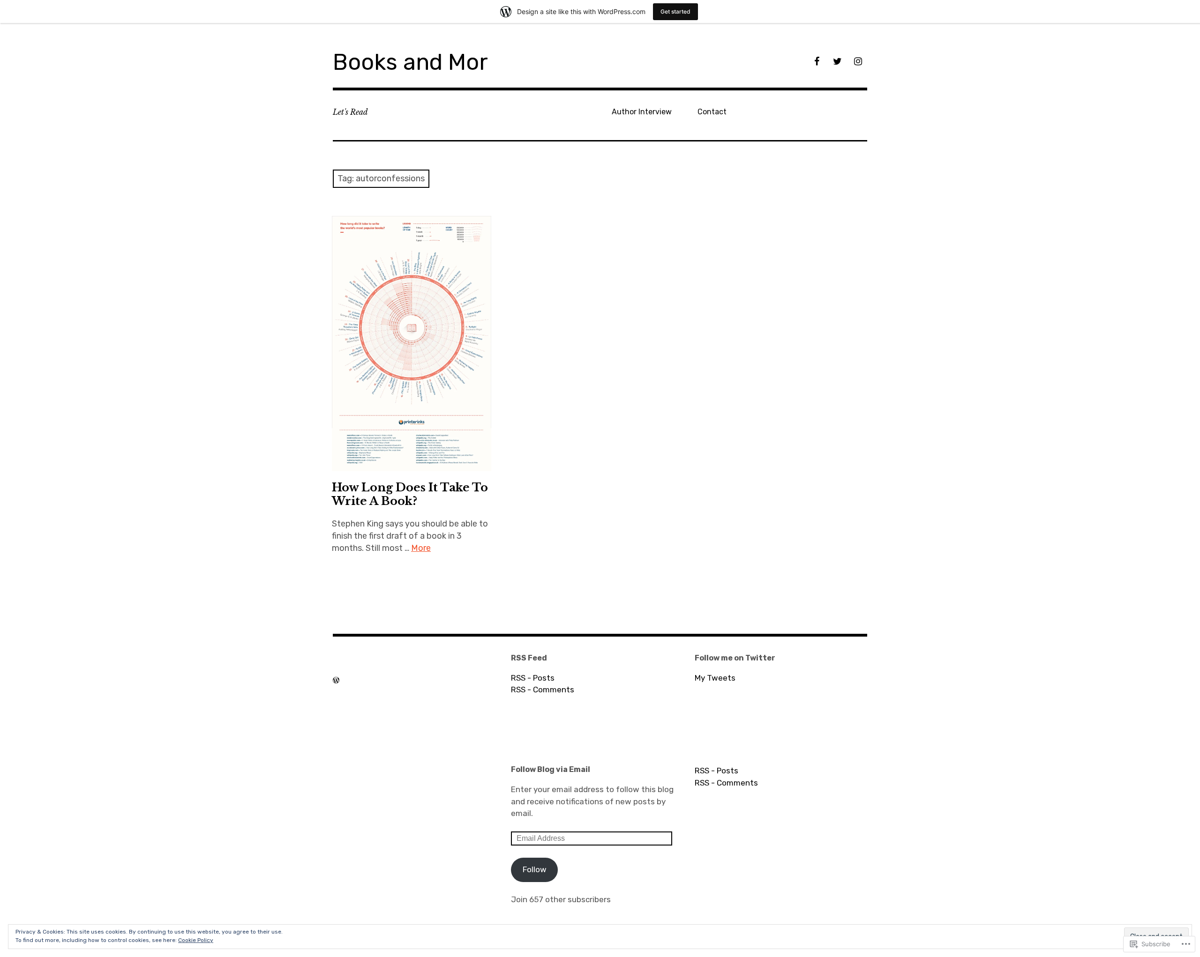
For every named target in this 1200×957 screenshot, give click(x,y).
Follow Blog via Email (550, 769)
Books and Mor (410, 62)
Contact (712, 111)
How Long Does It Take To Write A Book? (410, 494)
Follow (535, 869)
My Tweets (715, 678)
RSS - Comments (542, 689)
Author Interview (642, 111)
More (421, 548)
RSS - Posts (533, 678)
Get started (675, 11)
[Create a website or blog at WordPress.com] (336, 680)
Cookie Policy (195, 940)
